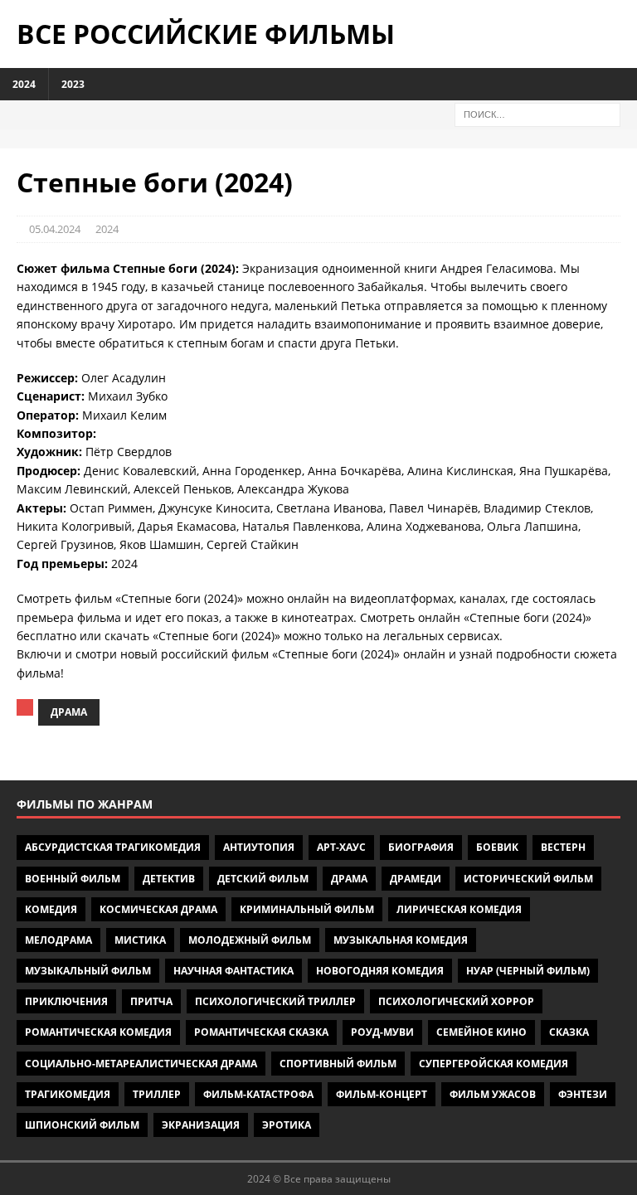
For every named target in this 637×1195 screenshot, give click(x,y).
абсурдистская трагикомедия (113, 847)
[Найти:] (537, 113)
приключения (66, 1001)
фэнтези (582, 1094)
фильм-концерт (381, 1094)
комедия (51, 909)
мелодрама (58, 940)
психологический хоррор (456, 1001)
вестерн (563, 847)
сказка (569, 1032)
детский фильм (263, 879)
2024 (24, 84)
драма (69, 712)
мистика (140, 940)
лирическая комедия (459, 909)
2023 (73, 84)
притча (151, 1001)
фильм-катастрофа (258, 1094)
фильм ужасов (493, 1094)
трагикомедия (67, 1094)
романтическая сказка (261, 1032)
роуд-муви (382, 1032)
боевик (497, 847)
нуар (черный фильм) (528, 971)
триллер (157, 1094)
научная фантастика (233, 971)
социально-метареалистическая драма (141, 1064)
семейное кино (481, 1032)
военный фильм (72, 879)
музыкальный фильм (88, 971)
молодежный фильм (249, 940)
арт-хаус (341, 847)
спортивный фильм (338, 1064)
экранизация (201, 1125)
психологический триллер (275, 1001)
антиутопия (258, 847)
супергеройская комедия (493, 1064)
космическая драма (158, 909)
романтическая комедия (98, 1032)
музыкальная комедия (400, 940)
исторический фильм (528, 879)
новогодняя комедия (380, 971)
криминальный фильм (307, 909)
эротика (286, 1125)
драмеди (415, 879)
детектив (169, 879)
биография (421, 847)
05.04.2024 (54, 228)
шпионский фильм (82, 1125)
